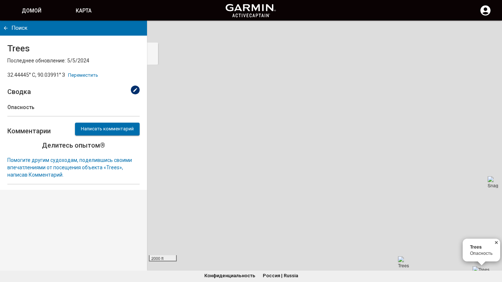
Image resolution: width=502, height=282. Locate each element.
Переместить (83, 75)
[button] (492, 248)
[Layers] (489, 33)
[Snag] (493, 182)
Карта (84, 11)
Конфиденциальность (229, 275)
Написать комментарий (107, 128)
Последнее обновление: (36, 61)
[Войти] (485, 15)
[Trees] (404, 262)
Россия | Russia (280, 275)
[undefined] (5, 28)
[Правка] (135, 90)
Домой (32, 11)
